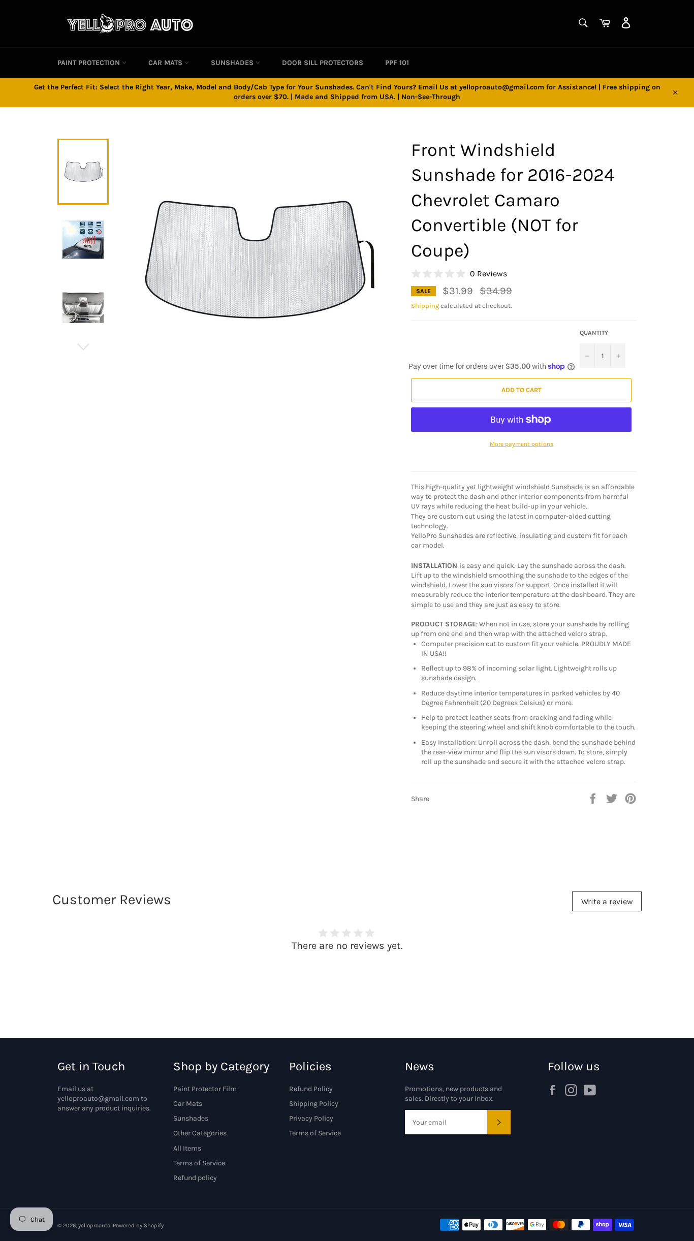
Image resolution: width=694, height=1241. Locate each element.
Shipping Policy (313, 1103)
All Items (187, 1148)
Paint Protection (89, 62)
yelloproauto (94, 1225)
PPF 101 (397, 62)
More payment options (521, 444)
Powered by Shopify (138, 1225)
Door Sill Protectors (322, 62)
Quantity (594, 332)
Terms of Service (199, 1163)
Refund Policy (311, 1089)
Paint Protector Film (205, 1089)
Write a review (607, 901)
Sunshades (233, 62)
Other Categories (200, 1133)
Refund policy (195, 1177)
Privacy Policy (311, 1118)
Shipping (425, 305)
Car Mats (166, 62)
